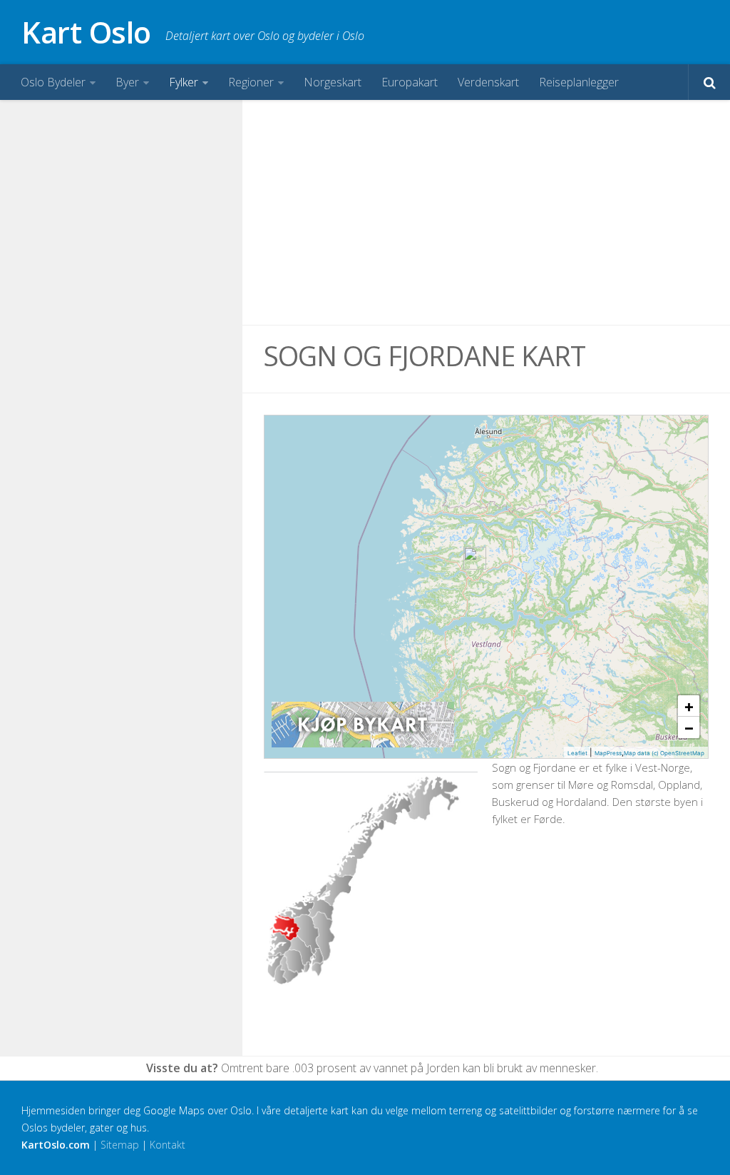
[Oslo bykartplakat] (363, 744)
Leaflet (577, 753)
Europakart (409, 82)
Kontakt (167, 1144)
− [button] (689, 727)
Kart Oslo (86, 31)
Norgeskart (332, 82)
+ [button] (689, 706)
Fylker (183, 82)
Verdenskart (488, 82)
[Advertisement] (486, 213)
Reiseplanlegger (579, 82)
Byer (127, 82)
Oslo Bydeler (53, 82)
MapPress (608, 753)
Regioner (251, 82)
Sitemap (120, 1144)
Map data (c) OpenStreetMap (664, 753)
